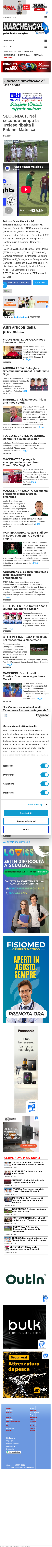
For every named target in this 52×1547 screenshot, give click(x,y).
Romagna (9, 1419)
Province (12, 41)
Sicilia (32, 1419)
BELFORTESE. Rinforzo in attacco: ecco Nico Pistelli (29, 1210)
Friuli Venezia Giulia (13, 1421)
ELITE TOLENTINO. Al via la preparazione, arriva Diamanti (24, 1248)
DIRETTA (8, 57)
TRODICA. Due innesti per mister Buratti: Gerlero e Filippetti (29, 1190)
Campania (9, 1415)
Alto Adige (33, 1426)
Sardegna (33, 1417)
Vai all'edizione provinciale (16, 842)
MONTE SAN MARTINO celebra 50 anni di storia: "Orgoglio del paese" (30, 1219)
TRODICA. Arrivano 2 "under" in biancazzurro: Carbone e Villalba (28, 1163)
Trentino (33, 1424)
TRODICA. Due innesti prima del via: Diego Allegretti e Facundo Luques (29, 1239)
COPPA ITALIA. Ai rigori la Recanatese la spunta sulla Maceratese (26, 1229)
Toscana (33, 1421)
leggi (28, 359)
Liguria (8, 1426)
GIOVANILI (38, 55)
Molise (32, 1408)
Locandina (10, 1446)
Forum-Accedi (13, 17)
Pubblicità (10, 1449)
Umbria (32, 1428)
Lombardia (10, 1428)
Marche (9, 1430)
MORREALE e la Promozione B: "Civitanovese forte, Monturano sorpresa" (27, 1200)
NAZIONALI (29, 52)
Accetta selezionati (26, 821)
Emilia (8, 1417)
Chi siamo (10, 1441)
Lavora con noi (12, 1444)
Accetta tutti (26, 813)
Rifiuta (26, 829)
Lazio (8, 1424)
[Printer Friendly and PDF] (7, 291)
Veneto (32, 1430)
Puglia (32, 1415)
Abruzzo (9, 1408)
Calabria (9, 1412)
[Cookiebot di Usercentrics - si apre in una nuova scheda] (37, 716)
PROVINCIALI (24, 55)
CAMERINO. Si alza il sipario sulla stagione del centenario (27, 1181)
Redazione (10, 1438)
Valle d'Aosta (34, 1412)
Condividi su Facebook (17, 282)
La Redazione (21, 317)
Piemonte (33, 1410)
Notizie (11, 47)
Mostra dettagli (35, 804)
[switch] (44, 774)
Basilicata (9, 1410)
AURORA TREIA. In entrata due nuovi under (27, 1172)
